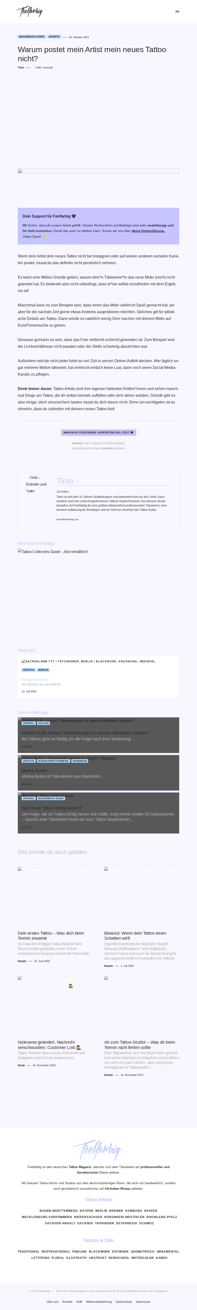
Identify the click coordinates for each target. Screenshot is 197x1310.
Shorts (54, 36)
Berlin (43, 670)
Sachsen (85, 1223)
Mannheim (80, 761)
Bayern (86, 1211)
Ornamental (168, 1251)
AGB (79, 1301)
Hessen (150, 1211)
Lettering (40, 1258)
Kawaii (161, 1258)
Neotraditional (56, 1251)
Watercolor (142, 1258)
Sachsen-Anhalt (60, 1223)
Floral (58, 1258)
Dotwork (120, 1251)
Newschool (119, 1258)
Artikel (28, 723)
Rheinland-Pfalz (162, 1217)
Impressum (143, 1301)
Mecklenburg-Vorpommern (47, 1217)
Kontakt (67, 1301)
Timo (64, 480)
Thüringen (104, 1223)
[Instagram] (98, 1269)
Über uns (53, 1301)
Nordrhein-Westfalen (124, 1217)
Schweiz (146, 1223)
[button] (145, 11)
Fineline (79, 1251)
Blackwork (99, 1251)
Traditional (29, 1251)
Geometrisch (143, 1251)
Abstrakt (98, 1258)
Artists (28, 670)
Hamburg (133, 1211)
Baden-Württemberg (53, 761)
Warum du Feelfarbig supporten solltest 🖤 (98, 432)
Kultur (43, 723)
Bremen (116, 1211)
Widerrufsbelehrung (99, 1301)
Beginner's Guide (31, 36)
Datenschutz (124, 1301)
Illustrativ (76, 1258)
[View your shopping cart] (166, 11)
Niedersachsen (88, 1217)
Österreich (126, 1223)
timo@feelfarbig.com (67, 519)
